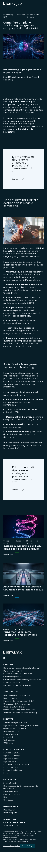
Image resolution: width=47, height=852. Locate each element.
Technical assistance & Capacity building (20, 713)
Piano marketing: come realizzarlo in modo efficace (20, 633)
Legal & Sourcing (10, 734)
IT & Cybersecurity (11, 731)
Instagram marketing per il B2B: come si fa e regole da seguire (22, 547)
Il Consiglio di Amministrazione (16, 764)
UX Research (8, 743)
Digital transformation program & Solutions (21, 725)
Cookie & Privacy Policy (11, 846)
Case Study (8, 800)
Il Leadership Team (11, 767)
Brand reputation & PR (12, 671)
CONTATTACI (9, 819)
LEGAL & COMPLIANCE (14, 822)
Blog (5, 797)
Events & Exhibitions (11, 682)
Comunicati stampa (11, 794)
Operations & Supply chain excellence (19, 710)
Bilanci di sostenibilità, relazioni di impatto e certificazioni (21, 787)
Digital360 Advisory (11, 756)
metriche (26, 277)
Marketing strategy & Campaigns (17, 685)
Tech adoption (9, 740)
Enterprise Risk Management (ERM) (18, 701)
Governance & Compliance (14, 728)
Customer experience (12, 677)
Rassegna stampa (11, 791)
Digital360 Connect (11, 759)
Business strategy (10, 698)
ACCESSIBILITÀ (10, 825)
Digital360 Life (9, 810)
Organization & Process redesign (17, 704)
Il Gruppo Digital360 (11, 753)
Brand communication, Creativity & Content (21, 668)
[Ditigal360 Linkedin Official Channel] (4, 658)
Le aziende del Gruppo (12, 770)
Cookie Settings (27, 846)
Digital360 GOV (9, 761)
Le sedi (6, 773)
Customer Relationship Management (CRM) (22, 680)
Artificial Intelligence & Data (15, 723)
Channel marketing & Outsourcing (17, 674)
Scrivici (15, 177)
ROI (30, 316)
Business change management (16, 695)
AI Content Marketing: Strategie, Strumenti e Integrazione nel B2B (23, 588)
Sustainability (8, 737)
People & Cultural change (14, 707)
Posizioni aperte (10, 813)
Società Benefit (10, 783)
